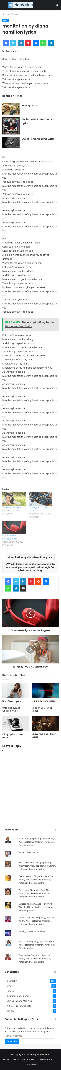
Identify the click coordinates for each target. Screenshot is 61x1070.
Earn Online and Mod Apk (19, 1001)
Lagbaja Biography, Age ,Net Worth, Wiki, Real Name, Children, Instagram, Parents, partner (36, 907)
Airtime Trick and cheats (19, 1006)
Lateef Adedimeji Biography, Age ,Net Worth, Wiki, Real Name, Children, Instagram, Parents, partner (36, 920)
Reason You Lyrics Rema (42, 709)
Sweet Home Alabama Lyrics (38, 138)
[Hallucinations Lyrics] (45, 690)
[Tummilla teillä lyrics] (14, 499)
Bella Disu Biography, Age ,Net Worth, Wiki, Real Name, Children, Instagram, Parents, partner (36, 944)
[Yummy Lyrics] (11, 109)
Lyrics (15, 14)
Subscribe (12, 1041)
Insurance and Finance (18, 996)
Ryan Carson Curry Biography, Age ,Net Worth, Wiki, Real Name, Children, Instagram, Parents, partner (37, 865)
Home (7, 14)
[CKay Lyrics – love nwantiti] (15, 723)
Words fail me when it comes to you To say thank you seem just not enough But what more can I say (30, 567)
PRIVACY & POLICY (49, 1059)
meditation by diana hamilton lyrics (31, 557)
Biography (12, 981)
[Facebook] (8, 581)
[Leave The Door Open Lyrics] (45, 723)
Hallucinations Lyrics (44, 701)
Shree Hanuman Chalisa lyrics (11, 709)
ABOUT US (32, 1059)
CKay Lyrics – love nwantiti (12, 736)
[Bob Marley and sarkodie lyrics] (14, 527)
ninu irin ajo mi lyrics (28, 852)
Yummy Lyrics (29, 105)
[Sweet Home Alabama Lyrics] (11, 142)
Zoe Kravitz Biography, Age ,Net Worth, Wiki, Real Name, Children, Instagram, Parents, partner (34, 893)
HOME (6, 1059)
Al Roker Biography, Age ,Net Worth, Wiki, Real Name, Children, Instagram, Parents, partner (36, 841)
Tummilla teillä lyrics (12, 507)
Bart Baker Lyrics (11, 701)
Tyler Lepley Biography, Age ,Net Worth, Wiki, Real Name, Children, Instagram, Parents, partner (34, 958)
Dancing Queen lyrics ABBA (31, 931)
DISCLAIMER (31, 1064)
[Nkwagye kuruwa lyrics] (40, 499)
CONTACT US (18, 1059)
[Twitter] (16, 581)
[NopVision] (20, 5)
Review (10, 1011)
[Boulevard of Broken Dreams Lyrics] (11, 125)
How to (10, 991)
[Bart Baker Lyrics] (15, 690)
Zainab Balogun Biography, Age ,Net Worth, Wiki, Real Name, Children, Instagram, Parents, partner (36, 879)
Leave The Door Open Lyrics (44, 735)
